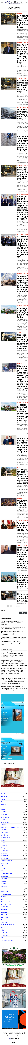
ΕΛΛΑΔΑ (19, 107)
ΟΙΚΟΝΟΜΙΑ (4, 907)
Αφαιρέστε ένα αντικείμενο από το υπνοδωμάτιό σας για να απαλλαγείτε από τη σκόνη (13, 643)
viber (2, 806)
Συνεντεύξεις (4, 922)
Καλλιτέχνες (4, 871)
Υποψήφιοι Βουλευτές (7, 940)
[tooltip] (11, 1042)
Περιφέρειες (4, 912)
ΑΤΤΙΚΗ (3, 819)
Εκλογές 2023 (4, 835)
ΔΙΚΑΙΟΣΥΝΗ (4, 830)
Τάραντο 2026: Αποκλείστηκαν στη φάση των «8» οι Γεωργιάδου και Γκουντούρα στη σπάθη (14, 638)
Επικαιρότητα (4, 850)
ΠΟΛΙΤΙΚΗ (19, 363)
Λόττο (2, 889)
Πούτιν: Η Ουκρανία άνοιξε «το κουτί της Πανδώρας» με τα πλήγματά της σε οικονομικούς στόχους (12, 633)
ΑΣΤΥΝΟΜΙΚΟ (5, 817)
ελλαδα (3, 842)
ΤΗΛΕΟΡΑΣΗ (4, 932)
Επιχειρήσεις (4, 855)
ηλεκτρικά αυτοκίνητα (6, 860)
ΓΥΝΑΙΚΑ (3, 824)
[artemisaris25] (14, 956)
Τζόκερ (3, 930)
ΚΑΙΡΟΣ (3, 868)
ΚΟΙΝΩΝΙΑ (4, 878)
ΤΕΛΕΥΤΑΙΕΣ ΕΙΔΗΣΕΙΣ (7, 925)
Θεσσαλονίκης (5, 863)
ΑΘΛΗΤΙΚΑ (4, 812)
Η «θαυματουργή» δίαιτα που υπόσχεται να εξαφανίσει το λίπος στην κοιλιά (13, 627)
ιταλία (2, 866)
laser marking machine (7, 652)
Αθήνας (3, 809)
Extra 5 (3, 794)
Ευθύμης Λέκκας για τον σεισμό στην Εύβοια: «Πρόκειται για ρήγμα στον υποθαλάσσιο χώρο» (14, 688)
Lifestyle (3, 799)
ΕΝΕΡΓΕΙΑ (4, 845)
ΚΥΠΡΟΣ (3, 884)
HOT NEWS (4, 796)
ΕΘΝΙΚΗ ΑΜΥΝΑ (5, 832)
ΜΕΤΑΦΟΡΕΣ (5, 891)
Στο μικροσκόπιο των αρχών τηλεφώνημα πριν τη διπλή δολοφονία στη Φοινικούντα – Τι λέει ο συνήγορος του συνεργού (13, 654)
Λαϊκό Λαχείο (4, 886)
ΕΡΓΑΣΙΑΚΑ (4, 858)
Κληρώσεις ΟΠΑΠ (6, 876)
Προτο (2, 919)
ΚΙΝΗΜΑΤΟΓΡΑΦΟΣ (6, 873)
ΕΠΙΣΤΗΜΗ (4, 853)
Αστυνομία (4, 814)
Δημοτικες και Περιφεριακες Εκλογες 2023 (12, 827)
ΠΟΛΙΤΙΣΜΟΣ (4, 917)
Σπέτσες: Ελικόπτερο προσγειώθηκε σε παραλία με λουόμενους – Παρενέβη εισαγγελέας (12, 622)
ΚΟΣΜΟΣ (19, 13)
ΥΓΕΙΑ (18, 467)
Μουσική (3, 896)
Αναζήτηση (4, 610)
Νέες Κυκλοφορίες (6, 902)
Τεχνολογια (4, 927)
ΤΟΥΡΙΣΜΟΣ (4, 935)
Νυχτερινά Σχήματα (6, 904)
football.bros (4, 660)
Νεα (2, 899)
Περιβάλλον (4, 909)
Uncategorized (5, 804)
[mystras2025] (12, 777)
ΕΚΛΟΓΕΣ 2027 (5, 837)
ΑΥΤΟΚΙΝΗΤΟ (5, 822)
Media (2, 801)
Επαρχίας (3, 848)
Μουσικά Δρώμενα (6, 894)
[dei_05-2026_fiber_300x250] (14, 1019)
